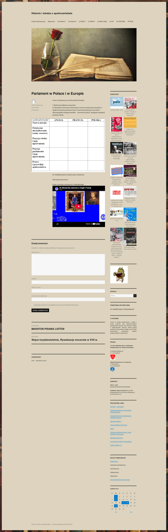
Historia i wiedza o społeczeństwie (51, 13)
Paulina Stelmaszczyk (38, 21)
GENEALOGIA (114, 461)
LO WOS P (82, 21)
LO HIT (111, 21)
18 (127, 502)
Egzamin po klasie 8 (115, 421)
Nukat (112, 429)
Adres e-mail (36, 287)
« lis (115, 512)
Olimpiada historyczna (116, 438)
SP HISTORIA (120, 21)
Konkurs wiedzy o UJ (116, 445)
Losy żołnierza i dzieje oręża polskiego (121, 441)
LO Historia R (72, 21)
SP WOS (130, 21)
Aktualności (51, 21)
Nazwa (34, 279)
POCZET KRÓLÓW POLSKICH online (120, 480)
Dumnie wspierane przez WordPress (62, 524)
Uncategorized (35, 110)
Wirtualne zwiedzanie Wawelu (118, 432)
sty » (131, 512)
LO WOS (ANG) (102, 21)
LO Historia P (61, 21)
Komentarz (36, 252)
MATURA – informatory (117, 407)
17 (123, 502)
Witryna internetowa (39, 296)
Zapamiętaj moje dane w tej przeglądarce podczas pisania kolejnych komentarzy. (56, 305)
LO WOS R (91, 21)
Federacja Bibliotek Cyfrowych (118, 425)
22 (116, 506)
